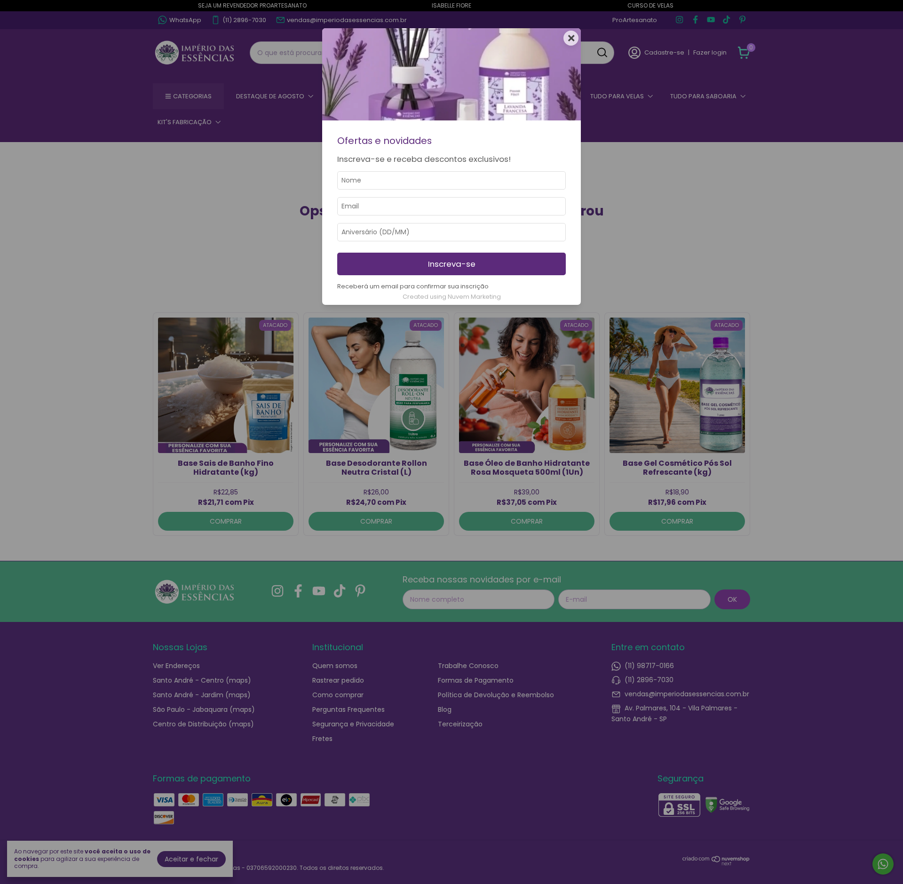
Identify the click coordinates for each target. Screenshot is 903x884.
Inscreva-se (451, 264)
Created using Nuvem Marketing (452, 297)
